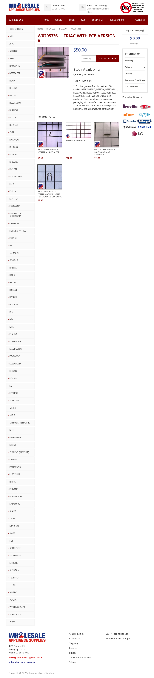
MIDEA (12, 408)
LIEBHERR (13, 393)
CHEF (11, 132)
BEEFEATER (14, 73)
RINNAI (12, 482)
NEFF (11, 430)
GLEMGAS (14, 253)
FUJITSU (13, 238)
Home (46, 20)
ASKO (12, 59)
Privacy (128, 73)
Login (72, 20)
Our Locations (116, 20)
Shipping (129, 60)
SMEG (12, 533)
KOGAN (13, 371)
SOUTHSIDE (15, 548)
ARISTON (13, 51)
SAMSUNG (14, 504)
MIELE (12, 415)
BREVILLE (13, 125)
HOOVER (13, 305)
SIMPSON (14, 526)
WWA (12, 622)
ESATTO (13, 199)
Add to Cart (108, 58)
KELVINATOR (15, 349)
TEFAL (12, 585)
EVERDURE (14, 223)
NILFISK (12, 445)
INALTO (13, 334)
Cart (83, 20)
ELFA (11, 184)
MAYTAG (14, 401)
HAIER (12, 275)
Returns (128, 67)
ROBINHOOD (15, 496)
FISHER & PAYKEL (17, 231)
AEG (11, 36)
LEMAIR (13, 378)
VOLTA (13, 600)
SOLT (12, 541)
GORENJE (13, 260)
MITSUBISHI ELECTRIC (19, 423)
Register (59, 20)
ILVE (11, 327)
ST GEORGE (15, 556)
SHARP (12, 511)
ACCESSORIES (16, 29)
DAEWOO (14, 140)
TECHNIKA (14, 578)
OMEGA (13, 460)
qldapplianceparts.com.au (22, 662)
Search (141, 20)
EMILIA (12, 191)
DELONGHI (14, 147)
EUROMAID (14, 206)
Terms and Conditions (135, 80)
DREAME (13, 162)
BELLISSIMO (15, 103)
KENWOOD (14, 356)
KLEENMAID (15, 364)
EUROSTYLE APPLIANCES (15, 215)
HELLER (12, 282)
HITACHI (13, 297)
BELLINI (12, 95)
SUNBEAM (14, 570)
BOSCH (12, 118)
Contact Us (97, 20)
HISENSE (13, 290)
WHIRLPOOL (15, 615)
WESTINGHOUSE (17, 607)
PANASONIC (15, 467)
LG (10, 386)
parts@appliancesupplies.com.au (26, 657)
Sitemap (73, 662)
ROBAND (13, 489)
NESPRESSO (15, 437)
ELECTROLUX (15, 177)
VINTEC (13, 592)
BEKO (12, 81)
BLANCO (13, 110)
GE (10, 246)
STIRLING (13, 563)
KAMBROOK (15, 342)
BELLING (13, 88)
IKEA (11, 319)
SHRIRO (13, 519)
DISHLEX (13, 154)
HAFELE (13, 268)
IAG (11, 312)
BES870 (63, 29)
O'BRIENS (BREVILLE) (19, 452)
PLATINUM (14, 474)
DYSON (13, 169)
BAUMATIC (14, 66)
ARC (11, 44)
